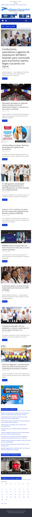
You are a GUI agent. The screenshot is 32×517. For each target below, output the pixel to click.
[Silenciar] (26, 473)
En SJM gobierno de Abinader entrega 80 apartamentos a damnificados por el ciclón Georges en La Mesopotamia (15, 187)
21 (23, 494)
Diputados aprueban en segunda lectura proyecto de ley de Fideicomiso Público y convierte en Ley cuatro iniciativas (15, 106)
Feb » (5, 503)
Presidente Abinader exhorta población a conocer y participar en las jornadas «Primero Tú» (15, 328)
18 (11, 494)
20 (19, 494)
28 (23, 497)
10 (6, 491)
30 (2, 499)
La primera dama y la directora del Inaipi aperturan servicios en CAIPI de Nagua (15, 288)
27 (19, 497)
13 (19, 491)
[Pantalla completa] (29, 473)
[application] (16, 465)
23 (2, 497)
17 (6, 494)
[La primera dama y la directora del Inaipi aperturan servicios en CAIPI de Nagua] (16, 267)
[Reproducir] (3, 473)
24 (6, 497)
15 (28, 491)
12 (15, 491)
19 (15, 494)
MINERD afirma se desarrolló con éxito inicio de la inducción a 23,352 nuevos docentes (16, 248)
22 (28, 494)
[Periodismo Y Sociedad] (2, 20)
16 (2, 494)
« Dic (2, 503)
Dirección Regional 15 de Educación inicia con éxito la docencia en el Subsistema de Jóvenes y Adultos (15, 366)
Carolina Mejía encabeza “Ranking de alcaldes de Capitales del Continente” (15, 147)
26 (15, 497)
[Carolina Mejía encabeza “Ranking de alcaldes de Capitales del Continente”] (16, 127)
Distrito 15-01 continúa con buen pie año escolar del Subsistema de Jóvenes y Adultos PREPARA (15, 211)
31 (6, 499)
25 (11, 497)
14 (23, 491)
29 (28, 497)
